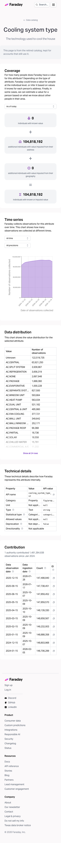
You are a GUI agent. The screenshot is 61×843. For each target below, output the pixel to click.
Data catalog (32, 20)
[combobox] (30, 106)
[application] (30, 284)
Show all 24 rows (30, 453)
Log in (8, 689)
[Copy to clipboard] (53, 494)
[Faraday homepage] (14, 4)
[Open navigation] (53, 4)
